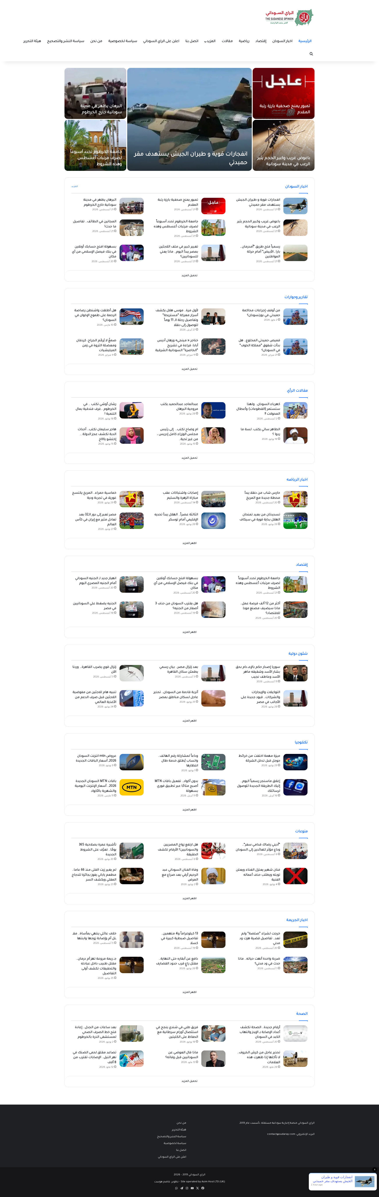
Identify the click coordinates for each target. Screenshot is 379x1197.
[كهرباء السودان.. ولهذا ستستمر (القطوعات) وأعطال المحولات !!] (295, 410)
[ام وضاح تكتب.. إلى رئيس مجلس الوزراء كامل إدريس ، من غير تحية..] (213, 435)
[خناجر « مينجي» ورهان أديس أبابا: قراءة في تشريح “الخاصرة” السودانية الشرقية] (213, 346)
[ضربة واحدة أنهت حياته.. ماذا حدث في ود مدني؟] (295, 965)
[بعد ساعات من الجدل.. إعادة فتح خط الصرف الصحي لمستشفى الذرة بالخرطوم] (132, 1033)
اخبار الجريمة (297, 920)
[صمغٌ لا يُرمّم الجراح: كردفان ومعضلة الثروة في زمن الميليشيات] (132, 346)
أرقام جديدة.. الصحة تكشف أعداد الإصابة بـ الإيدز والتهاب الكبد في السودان (260, 1032)
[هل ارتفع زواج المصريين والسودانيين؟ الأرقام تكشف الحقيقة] (213, 851)
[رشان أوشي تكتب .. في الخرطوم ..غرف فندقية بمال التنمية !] (132, 410)
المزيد (211, 41)
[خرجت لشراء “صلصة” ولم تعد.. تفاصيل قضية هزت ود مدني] (295, 940)
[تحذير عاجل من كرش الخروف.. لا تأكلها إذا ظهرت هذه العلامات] (295, 1058)
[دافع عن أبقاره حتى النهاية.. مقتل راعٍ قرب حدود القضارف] (213, 965)
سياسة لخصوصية (122, 41)
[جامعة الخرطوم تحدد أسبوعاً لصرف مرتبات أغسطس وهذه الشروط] (95, 145)
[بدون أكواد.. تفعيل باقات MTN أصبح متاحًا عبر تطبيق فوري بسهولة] (213, 787)
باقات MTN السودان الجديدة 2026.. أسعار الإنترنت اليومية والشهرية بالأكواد (95, 786)
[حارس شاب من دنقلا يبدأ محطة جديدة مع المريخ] (295, 499)
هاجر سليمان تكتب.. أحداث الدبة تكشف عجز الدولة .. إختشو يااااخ (97, 434)
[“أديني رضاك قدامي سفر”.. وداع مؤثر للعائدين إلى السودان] (295, 851)
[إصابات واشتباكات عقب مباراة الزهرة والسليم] (213, 499)
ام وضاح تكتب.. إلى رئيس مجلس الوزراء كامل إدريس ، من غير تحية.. (177, 434)
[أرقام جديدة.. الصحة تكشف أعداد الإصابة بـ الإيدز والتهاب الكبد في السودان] (295, 1033)
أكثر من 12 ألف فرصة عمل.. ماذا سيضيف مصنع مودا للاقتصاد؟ (260, 608)
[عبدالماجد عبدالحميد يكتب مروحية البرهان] (213, 410)
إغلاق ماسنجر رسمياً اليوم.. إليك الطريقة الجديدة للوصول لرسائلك (258, 786)
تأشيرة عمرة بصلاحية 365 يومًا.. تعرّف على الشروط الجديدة (97, 850)
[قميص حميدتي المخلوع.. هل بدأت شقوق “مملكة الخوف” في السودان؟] (295, 346)
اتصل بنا (191, 41)
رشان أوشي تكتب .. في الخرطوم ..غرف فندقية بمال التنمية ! (96, 409)
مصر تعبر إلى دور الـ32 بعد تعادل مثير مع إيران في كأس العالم (95, 520)
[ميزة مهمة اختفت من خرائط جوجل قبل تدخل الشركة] (295, 762)
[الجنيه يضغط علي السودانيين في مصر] (132, 609)
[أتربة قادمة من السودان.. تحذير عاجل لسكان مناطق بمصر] (213, 698)
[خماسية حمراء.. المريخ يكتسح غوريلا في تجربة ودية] (132, 499)
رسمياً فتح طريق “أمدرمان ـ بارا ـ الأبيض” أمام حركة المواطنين (260, 252)
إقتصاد (261, 41)
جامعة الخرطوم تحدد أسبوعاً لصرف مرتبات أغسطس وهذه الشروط (96, 158)
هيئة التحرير (32, 41)
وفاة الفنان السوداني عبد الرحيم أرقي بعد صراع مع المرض (180, 875)
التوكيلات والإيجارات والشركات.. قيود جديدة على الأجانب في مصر (260, 697)
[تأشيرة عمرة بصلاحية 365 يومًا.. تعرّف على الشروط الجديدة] (132, 851)
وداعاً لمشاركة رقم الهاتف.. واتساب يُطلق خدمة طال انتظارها (178, 761)
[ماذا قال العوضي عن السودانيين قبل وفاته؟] (213, 1058)
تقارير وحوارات (296, 297)
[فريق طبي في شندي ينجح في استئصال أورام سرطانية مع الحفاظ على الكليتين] (213, 1033)
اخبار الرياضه (297, 480)
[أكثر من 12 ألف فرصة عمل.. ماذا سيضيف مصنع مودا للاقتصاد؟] (295, 609)
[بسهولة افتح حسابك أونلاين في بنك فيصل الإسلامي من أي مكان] (132, 253)
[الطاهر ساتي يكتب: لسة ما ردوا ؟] (295, 435)
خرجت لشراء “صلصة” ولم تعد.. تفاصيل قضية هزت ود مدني (260, 939)
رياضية (244, 41)
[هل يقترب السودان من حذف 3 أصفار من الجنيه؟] (213, 609)
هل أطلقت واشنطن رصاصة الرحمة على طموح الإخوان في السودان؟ (95, 315)
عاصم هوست (162, 1182)
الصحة (302, 1014)
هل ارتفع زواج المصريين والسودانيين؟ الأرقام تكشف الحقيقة (178, 850)
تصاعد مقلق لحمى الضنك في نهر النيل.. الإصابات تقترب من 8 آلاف (94, 1057)
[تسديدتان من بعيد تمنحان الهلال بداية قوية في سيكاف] (295, 521)
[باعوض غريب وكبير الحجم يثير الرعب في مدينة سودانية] (284, 145)
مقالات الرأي (297, 391)
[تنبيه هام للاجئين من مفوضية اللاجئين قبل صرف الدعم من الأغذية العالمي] (132, 698)
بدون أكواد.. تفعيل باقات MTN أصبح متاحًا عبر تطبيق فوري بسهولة (176, 786)
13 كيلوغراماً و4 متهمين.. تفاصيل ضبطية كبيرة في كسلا (179, 939)
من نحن (96, 41)
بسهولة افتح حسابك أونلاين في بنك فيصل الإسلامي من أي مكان (94, 252)
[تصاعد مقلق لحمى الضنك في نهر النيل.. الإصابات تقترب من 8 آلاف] (132, 1058)
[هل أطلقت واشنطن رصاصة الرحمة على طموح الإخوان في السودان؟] (132, 316)
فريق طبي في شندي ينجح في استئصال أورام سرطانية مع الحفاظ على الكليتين (177, 1032)
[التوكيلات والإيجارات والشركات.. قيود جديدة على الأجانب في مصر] (295, 698)
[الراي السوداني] (290, 17)
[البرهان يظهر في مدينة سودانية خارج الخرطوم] (95, 93)
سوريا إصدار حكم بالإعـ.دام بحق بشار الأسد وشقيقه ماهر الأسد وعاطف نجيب (258, 672)
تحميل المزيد (189, 275)
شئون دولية (298, 654)
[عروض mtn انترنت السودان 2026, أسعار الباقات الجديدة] (132, 762)
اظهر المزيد (189, 543)
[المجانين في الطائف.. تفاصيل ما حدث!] (132, 227)
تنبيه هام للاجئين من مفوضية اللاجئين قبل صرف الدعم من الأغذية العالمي (94, 697)
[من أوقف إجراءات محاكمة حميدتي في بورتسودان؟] (295, 316)
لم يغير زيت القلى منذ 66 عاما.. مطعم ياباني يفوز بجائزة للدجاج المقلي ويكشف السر (94, 875)
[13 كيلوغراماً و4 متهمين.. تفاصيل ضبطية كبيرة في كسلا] (213, 940)
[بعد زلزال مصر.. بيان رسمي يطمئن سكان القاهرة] (213, 673)
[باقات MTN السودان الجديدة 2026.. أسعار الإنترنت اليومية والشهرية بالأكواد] (132, 787)
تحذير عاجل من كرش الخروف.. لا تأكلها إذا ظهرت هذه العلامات (258, 1057)
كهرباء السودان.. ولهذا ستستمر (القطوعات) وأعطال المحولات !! (258, 409)
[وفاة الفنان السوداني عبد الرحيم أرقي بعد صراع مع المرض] (213, 876)
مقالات (227, 41)
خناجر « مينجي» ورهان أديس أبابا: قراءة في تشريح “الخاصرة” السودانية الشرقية (176, 345)
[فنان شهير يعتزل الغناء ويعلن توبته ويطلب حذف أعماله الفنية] (295, 876)
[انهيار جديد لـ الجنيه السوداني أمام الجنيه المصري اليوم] (132, 584)
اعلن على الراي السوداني (161, 41)
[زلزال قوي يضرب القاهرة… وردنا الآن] (132, 673)
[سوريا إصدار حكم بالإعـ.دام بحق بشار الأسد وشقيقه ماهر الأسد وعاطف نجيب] (295, 673)
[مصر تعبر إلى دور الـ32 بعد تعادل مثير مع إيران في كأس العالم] (132, 521)
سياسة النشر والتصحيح (65, 41)
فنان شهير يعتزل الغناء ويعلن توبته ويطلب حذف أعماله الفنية (258, 875)
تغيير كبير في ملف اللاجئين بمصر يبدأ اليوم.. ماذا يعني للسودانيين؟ (178, 252)
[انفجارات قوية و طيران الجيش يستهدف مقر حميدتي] (189, 119)
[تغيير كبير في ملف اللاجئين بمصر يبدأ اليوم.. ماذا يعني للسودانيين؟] (213, 253)
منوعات (301, 832)
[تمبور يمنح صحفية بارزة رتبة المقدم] (284, 93)
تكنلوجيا (301, 743)
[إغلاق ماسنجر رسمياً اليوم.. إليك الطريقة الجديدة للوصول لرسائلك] (295, 787)
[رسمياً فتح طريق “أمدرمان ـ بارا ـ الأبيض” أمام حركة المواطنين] (295, 253)
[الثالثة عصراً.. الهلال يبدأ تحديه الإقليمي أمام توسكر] (213, 521)
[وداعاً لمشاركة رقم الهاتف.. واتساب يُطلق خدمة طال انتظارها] (213, 762)
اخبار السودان (282, 41)
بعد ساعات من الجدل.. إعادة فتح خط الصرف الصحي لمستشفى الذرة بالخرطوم (95, 1032)
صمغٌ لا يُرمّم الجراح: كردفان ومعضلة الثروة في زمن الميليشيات (96, 345)
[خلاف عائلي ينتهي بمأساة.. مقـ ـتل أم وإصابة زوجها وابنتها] (132, 940)
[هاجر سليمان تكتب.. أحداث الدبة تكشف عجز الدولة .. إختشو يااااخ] (132, 435)
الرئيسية (305, 41)
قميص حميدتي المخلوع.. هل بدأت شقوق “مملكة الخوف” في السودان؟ (259, 345)
